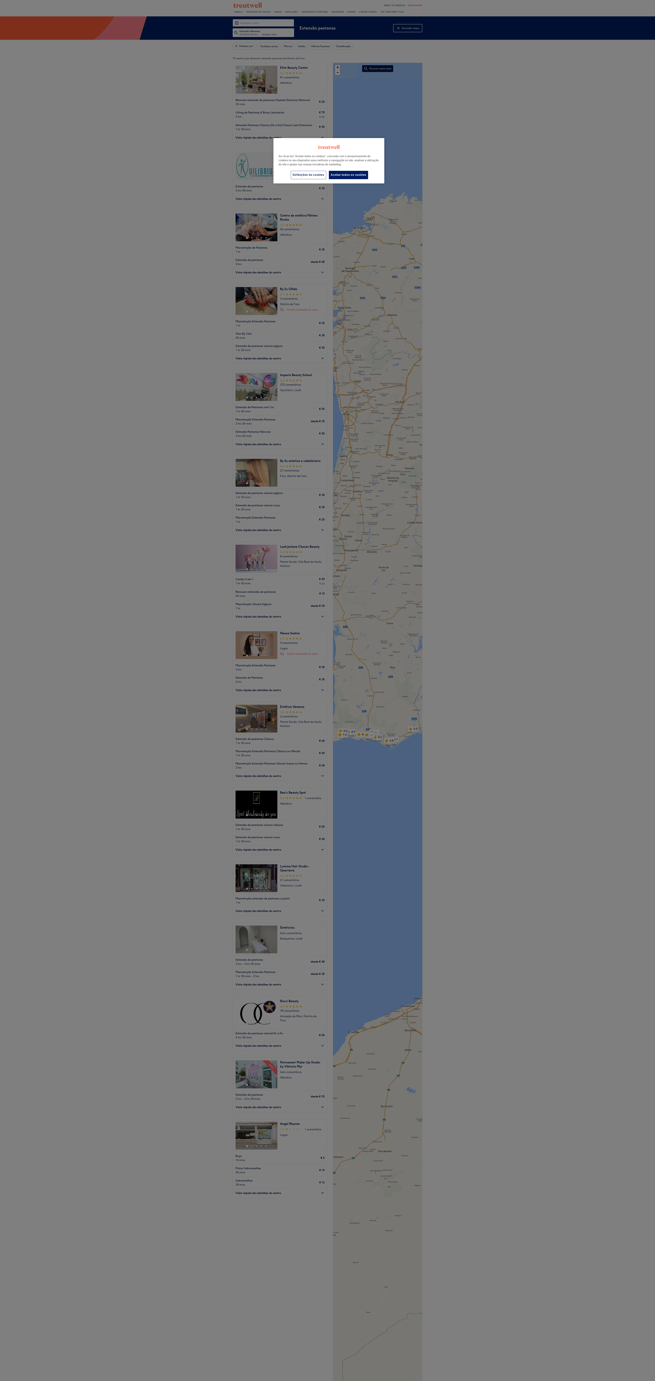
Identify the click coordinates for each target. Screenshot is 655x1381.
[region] (328, 160)
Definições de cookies (308, 174)
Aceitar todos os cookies (348, 174)
